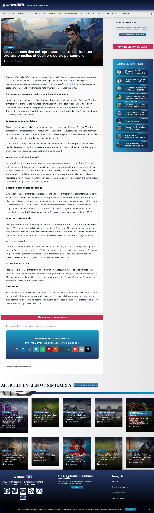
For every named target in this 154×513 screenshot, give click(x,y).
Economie (9, 47)
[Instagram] (39, 491)
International (25, 13)
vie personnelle (50, 326)
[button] (151, 14)
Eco (51, 13)
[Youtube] (23, 491)
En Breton (125, 13)
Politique (7, 13)
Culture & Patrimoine (69, 13)
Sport (101, 13)
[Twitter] (15, 491)
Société (39, 13)
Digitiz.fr (72, 84)
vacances (39, 326)
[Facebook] (7, 491)
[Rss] (31, 491)
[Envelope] (23, 497)
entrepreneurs (21, 326)
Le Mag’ (110, 13)
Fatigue (31, 326)
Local (89, 13)
